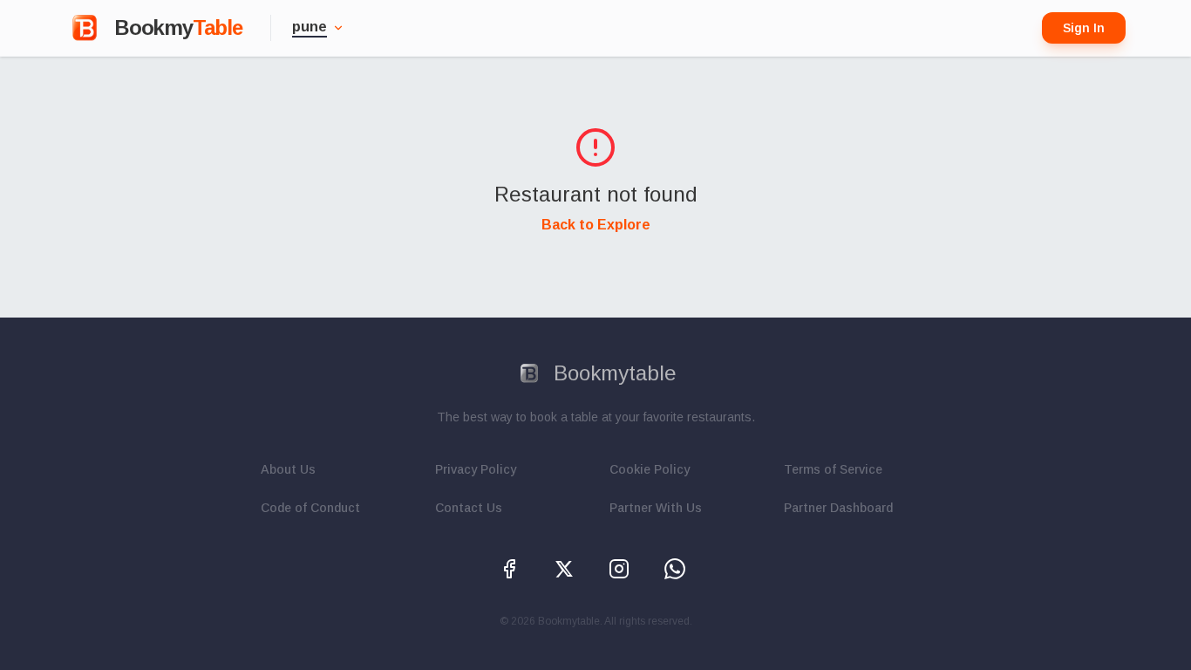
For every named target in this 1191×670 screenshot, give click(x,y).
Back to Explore (595, 224)
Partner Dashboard (838, 508)
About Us (288, 469)
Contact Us (468, 508)
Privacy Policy (475, 469)
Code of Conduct (310, 508)
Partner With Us (655, 508)
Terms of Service (833, 469)
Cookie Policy (649, 469)
